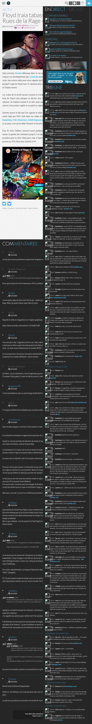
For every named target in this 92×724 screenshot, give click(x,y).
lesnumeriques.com (70, 686)
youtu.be (78, 96)
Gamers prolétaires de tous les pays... (62, 49)
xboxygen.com (56, 664)
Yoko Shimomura (20, 119)
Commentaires (56, 15)
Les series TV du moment (58, 55)
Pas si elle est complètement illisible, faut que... (63, 34)
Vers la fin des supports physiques (61, 32)
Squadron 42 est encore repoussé (60, 19)
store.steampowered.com (58, 297)
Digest (76, 9)
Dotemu (18, 73)
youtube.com (71, 135)
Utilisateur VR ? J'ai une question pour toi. (63, 43)
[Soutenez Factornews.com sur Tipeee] (66, 83)
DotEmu (4, 208)
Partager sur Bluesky (9, 203)
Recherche (66, 3)
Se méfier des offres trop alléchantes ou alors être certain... (67, 44)
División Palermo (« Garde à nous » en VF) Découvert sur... (66, 57)
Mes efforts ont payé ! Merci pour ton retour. (62, 27)
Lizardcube (34, 76)
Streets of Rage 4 (33, 208)
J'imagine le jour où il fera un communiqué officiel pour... (66, 21)
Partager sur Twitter (4, 203)
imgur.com (78, 356)
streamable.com (81, 402)
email (18, 28)
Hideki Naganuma (35, 119)
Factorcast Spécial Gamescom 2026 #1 (62, 25)
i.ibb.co (82, 110)
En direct (55, 9)
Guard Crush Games (21, 208)
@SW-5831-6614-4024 (29, 28)
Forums (51, 39)
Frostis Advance (22, 25)
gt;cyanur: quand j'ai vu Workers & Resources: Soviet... (65, 51)
